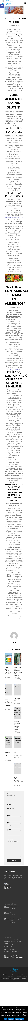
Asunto (9, 829)
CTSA (14, 642)
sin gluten (20, 618)
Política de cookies (19, 1019)
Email (8, 822)
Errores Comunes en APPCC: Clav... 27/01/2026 (15, 908)
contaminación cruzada (11, 618)
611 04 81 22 (10, 946)
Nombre (9, 815)
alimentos (18, 616)
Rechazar (11, 1019)
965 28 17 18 (9, 948)
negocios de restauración (13, 369)
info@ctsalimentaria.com (13, 951)
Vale (5, 1019)
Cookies (24, 974)
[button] (2, 6)
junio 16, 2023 (14, 25)
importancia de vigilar (15, 35)
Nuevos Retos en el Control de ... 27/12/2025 (14, 914)
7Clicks (14, 980)
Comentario (10, 839)
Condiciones (6, 974)
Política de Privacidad (16, 974)
